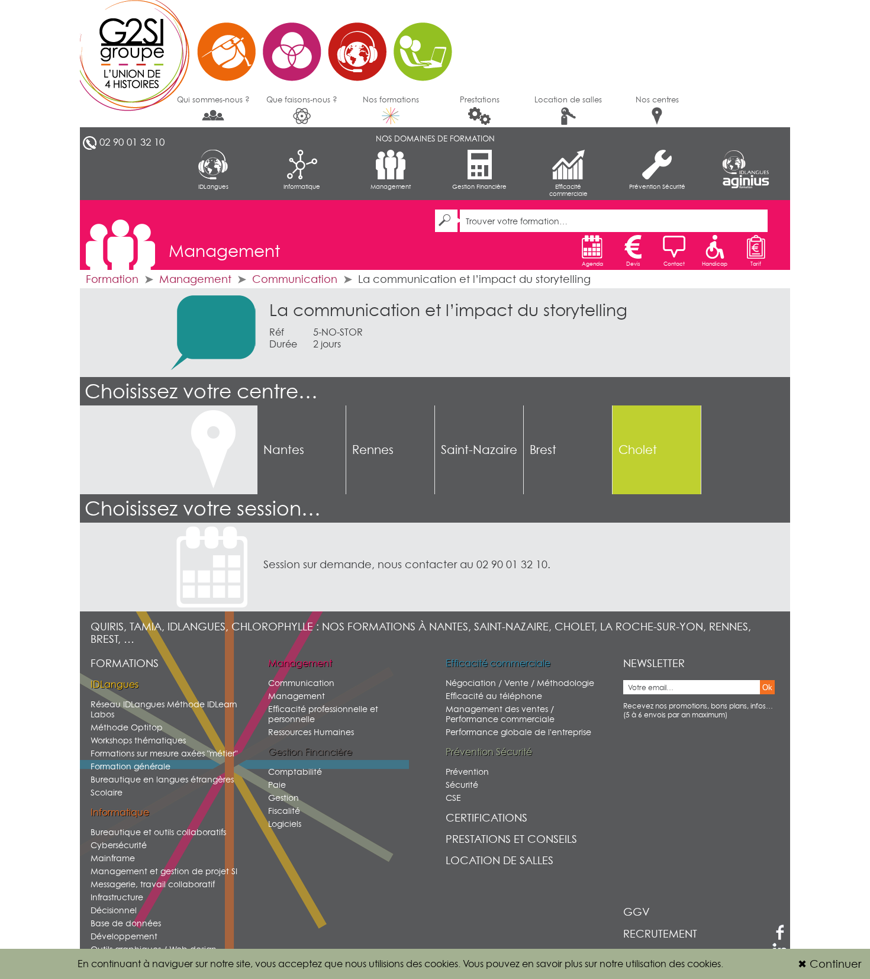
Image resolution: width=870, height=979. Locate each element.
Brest (543, 450)
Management (390, 186)
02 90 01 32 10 (132, 142)
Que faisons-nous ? (301, 99)
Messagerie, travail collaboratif (153, 884)
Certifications (486, 817)
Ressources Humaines (311, 732)
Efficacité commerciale (568, 190)
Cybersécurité (119, 845)
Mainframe (113, 858)
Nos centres (657, 99)
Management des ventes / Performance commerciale (500, 714)
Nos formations (391, 99)
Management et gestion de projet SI (164, 871)
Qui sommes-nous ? (213, 99)
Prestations (480, 99)
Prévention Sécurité (657, 186)
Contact (674, 263)
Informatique (301, 186)
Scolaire (107, 792)
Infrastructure (117, 897)
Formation (112, 279)
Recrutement (660, 934)
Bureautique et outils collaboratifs (158, 832)
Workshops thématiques (138, 740)
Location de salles (568, 99)
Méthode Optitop (127, 727)
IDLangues (213, 186)
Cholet (637, 450)
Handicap (714, 263)
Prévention (467, 772)
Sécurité (462, 785)
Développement (124, 936)
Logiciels (284, 824)
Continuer (829, 964)
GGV (636, 912)
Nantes (283, 450)
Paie (277, 785)
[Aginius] (745, 182)
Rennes (373, 450)
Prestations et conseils (511, 839)
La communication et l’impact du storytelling (448, 310)
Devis (633, 263)
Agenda (592, 263)
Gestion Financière (479, 186)
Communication (294, 279)
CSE (453, 798)
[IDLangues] (745, 162)
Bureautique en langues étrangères (162, 779)
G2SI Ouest (272, 44)
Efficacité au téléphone (494, 696)
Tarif (755, 263)
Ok (767, 687)
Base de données (126, 923)
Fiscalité (284, 811)
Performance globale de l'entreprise (518, 732)
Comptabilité (295, 772)
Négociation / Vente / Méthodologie (520, 683)
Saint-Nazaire (479, 450)
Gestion (283, 798)
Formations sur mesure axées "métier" (164, 753)
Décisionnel (114, 910)
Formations (125, 663)
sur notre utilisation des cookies (653, 964)
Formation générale (130, 766)
